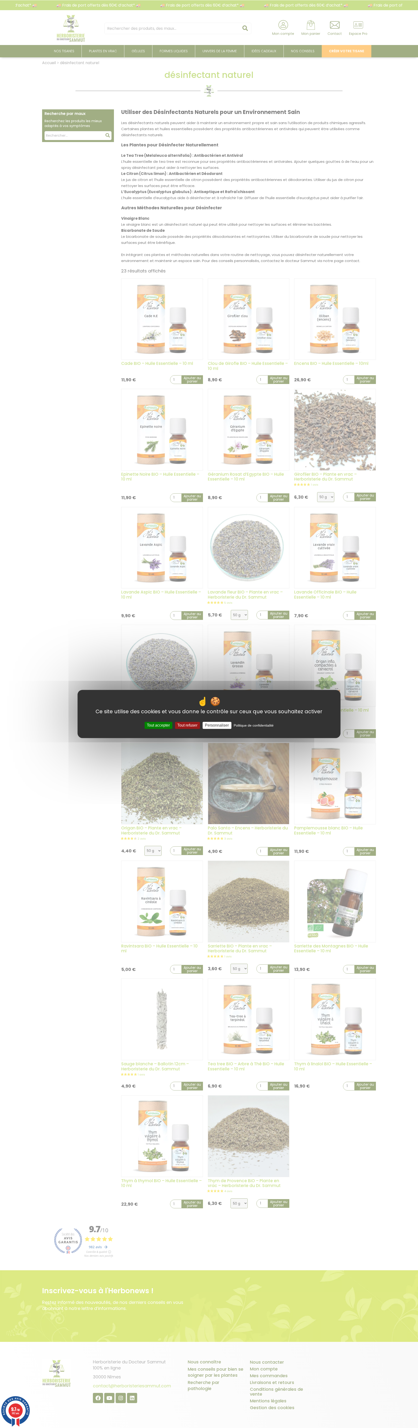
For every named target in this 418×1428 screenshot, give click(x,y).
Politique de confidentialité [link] (254, 725)
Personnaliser (217, 725)
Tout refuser (187, 725)
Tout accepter (158, 725)
